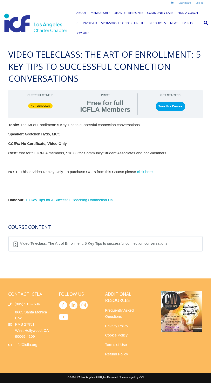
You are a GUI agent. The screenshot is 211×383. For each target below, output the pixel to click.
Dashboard (184, 2)
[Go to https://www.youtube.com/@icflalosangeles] (63, 317)
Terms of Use (116, 345)
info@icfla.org (26, 345)
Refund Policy (116, 354)
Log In (199, 2)
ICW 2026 (82, 33)
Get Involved (86, 23)
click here (145, 172)
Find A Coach (187, 13)
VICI (141, 377)
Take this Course (170, 106)
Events (187, 23)
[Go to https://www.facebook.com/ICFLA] (63, 306)
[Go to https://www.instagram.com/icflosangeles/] (84, 306)
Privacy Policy (116, 326)
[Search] (205, 23)
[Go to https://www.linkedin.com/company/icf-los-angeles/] (73, 306)
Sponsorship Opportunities (123, 23)
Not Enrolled (40, 106)
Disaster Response (128, 13)
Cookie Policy (116, 335)
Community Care (160, 13)
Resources (157, 23)
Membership (100, 13)
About (81, 13)
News (174, 23)
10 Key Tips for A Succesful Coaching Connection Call (70, 200)
